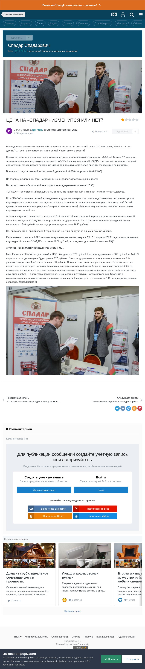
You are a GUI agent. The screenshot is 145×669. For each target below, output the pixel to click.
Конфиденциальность (36, 636)
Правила (88, 636)
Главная (9, 23)
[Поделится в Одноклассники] (134, 408)
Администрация (126, 636)
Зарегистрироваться (44, 490)
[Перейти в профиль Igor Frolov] (9, 131)
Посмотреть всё (72, 611)
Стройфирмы (102, 23)
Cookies (76, 636)
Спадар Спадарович (29, 45)
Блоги (40, 23)
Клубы (53, 23)
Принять (112, 659)
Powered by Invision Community (72, 644)
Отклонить (132, 659)
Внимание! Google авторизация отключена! (69, 5)
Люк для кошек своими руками (80, 575)
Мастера (122, 23)
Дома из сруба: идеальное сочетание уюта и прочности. (27, 577)
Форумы (25, 23)
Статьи (68, 23)
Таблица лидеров (105, 636)
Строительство (55, 129)
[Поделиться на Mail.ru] (128, 408)
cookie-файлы (27, 657)
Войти (101, 490)
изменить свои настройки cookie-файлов (45, 661)
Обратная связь (59, 636)
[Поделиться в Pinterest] (139, 408)
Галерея (83, 23)
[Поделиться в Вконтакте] (122, 408)
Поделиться (101, 131)
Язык (16, 636)
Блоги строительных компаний (59, 51)
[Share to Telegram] (117, 408)
